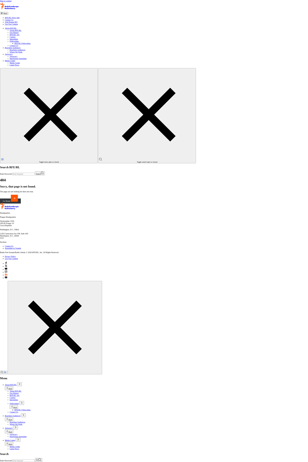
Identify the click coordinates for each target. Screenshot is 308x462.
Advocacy (9, 54)
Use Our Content (11, 24)
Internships (14, 39)
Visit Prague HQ (11, 22)
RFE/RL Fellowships (22, 43)
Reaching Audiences (12, 48)
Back (10, 389)
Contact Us (9, 20)
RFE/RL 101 (14, 35)
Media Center (10, 61)
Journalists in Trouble (13, 248)
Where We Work (16, 52)
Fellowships (14, 41)
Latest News (14, 65)
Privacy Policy (10, 256)
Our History (14, 33)
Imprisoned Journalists (18, 59)
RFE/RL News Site (12, 18)
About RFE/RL (11, 28)
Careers (12, 37)
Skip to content (5, 1)
